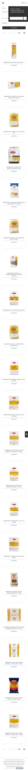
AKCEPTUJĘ (19, 768)
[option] (14, 55)
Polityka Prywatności (10, 768)
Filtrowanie (14, 27)
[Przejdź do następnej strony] (19, 32)
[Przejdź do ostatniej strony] (24, 32)
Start (3, 18)
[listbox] (16, 18)
